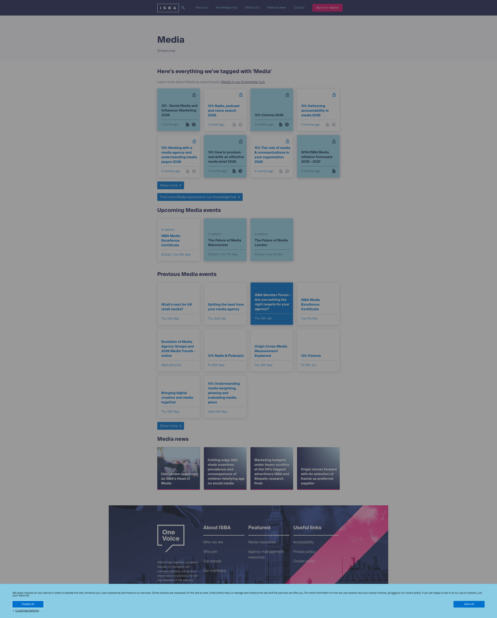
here (394, 593)
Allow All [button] (469, 604)
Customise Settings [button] (27, 610)
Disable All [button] (28, 604)
